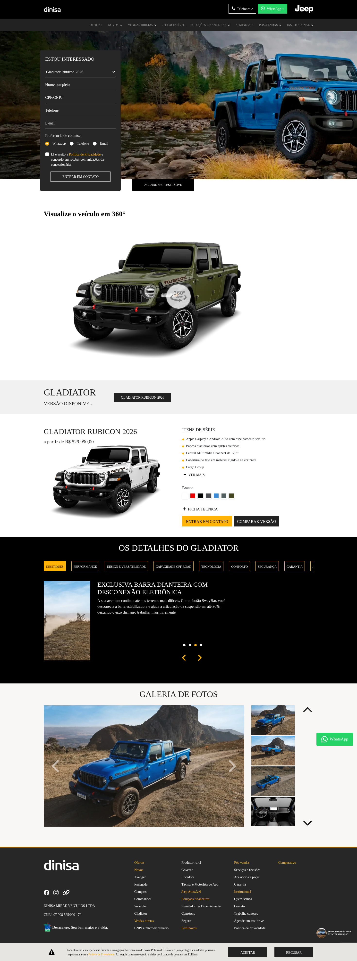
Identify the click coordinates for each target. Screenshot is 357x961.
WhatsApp (274, 9)
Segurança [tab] (267, 566)
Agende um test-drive (249, 921)
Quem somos (243, 899)
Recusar (294, 952)
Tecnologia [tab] (211, 566)
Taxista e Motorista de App (199, 884)
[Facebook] (48, 892)
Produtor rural (191, 862)
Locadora (187, 877)
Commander (142, 899)
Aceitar (247, 952)
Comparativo (287, 862)
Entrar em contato (80, 177)
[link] (68, 892)
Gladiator (140, 913)
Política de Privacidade (85, 154)
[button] (184, 658)
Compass (140, 892)
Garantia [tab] (295, 566)
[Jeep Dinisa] (52, 10)
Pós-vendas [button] (269, 25)
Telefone (83, 143)
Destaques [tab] (55, 566)
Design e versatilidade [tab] (126, 566)
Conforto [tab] (239, 566)
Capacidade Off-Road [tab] (173, 566)
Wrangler (140, 906)
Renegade (140, 884)
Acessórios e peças (246, 877)
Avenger (140, 877)
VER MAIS (196, 475)
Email (104, 143)
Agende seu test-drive (163, 185)
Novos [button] (113, 25)
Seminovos (244, 25)
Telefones (243, 9)
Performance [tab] (85, 566)
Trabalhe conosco (246, 913)
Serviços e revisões (247, 870)
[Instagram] (57, 892)
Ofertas (96, 25)
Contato (239, 906)
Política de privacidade (249, 928)
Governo (187, 870)
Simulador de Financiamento (201, 906)
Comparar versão (256, 521)
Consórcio (188, 913)
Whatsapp (59, 143)
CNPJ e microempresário (151, 928)
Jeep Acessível (173, 25)
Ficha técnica (203, 509)
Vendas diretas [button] (141, 25)
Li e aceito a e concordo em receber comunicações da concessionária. (77, 159)
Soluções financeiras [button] (209, 25)
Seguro (186, 921)
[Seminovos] (75, 892)
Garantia (240, 884)
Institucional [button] (298, 25)
